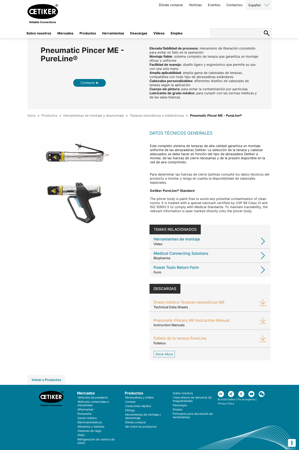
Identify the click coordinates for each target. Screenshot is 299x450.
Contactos (234, 5)
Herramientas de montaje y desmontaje (93, 115)
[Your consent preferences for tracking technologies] (292, 443)
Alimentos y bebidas (90, 426)
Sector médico (87, 418)
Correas (130, 401)
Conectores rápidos (138, 406)
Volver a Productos (46, 380)
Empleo (177, 33)
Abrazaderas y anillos (139, 397)
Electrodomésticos (89, 422)
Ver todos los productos (141, 426)
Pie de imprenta (246, 399)
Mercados (65, 33)
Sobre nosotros (38, 33)
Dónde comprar (171, 5)
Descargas (138, 33)
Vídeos (159, 33)
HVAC (81, 435)
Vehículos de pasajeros (92, 397)
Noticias (195, 5)
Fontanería (84, 413)
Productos (88, 33)
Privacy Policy (226, 403)
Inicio (31, 115)
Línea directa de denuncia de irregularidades (192, 399)
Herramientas (113, 33)
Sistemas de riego (89, 430)
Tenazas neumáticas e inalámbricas (157, 115)
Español (255, 5)
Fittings (130, 410)
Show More (164, 354)
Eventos (214, 5)
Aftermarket (85, 409)
